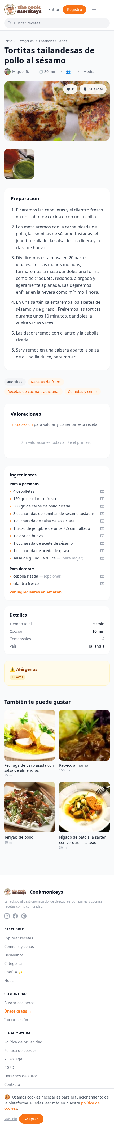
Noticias (11, 980)
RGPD (9, 1067)
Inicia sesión (22, 424)
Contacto (12, 1084)
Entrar (54, 9)
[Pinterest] (24, 916)
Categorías (25, 41)
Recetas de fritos (46, 381)
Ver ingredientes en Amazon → (38, 592)
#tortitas (15, 381)
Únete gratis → (18, 1011)
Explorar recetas (18, 937)
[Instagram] (7, 916)
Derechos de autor (20, 1075)
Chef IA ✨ (13, 971)
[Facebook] (15, 916)
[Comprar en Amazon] (102, 491)
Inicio (8, 41)
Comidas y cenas (83, 391)
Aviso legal (13, 1058)
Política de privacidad (23, 1041)
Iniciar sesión (16, 1019)
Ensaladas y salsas (53, 41)
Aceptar (31, 1118)
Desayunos (14, 954)
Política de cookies (20, 1050)
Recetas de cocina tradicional (33, 391)
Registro (74, 9)
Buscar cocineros (19, 1002)
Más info (10, 1119)
